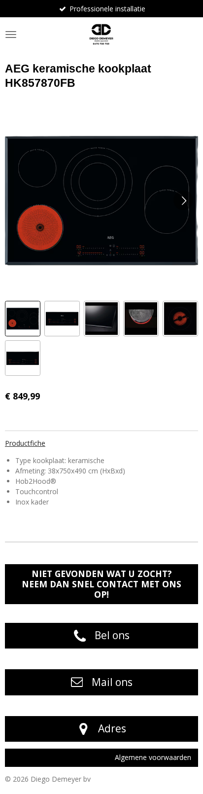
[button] (22, 318)
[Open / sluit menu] (11, 34)
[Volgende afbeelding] (183, 200)
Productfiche (25, 443)
